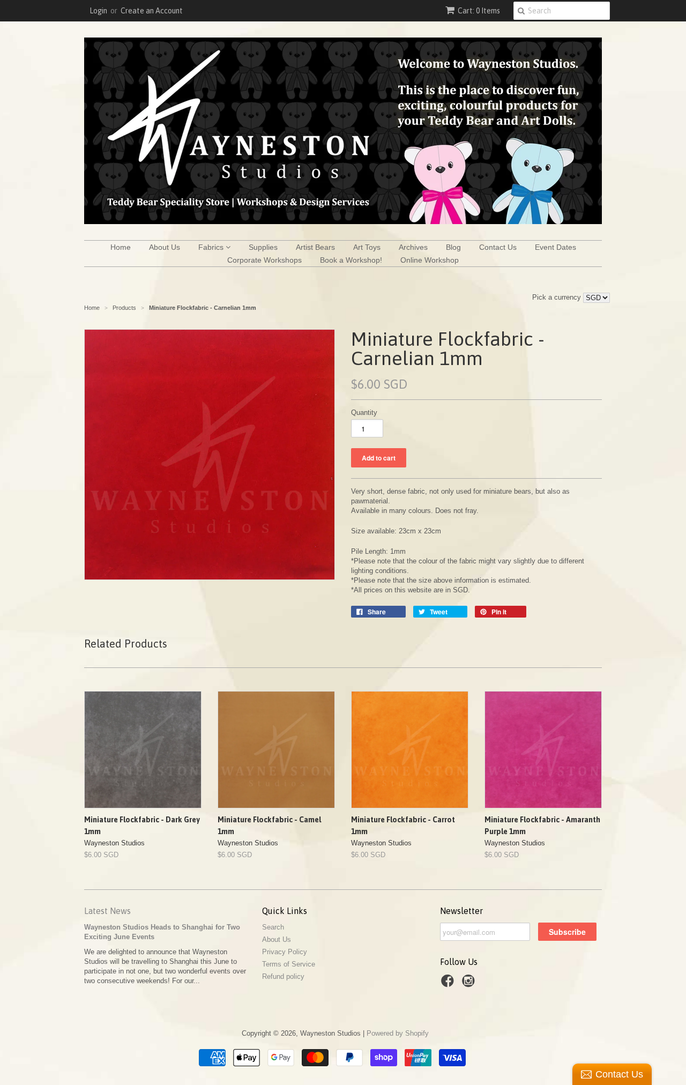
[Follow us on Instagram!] (470, 984)
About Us (164, 247)
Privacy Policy (284, 952)
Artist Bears (315, 247)
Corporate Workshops (264, 260)
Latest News (107, 911)
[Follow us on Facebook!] (449, 984)
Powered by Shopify (398, 1033)
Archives (413, 247)
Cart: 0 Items (479, 10)
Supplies (263, 247)
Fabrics (212, 247)
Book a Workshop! (351, 260)
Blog (453, 247)
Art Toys (367, 247)
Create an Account (152, 10)
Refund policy (283, 976)
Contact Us (498, 247)
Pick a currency (557, 297)
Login (98, 10)
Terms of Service (288, 964)
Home (120, 247)
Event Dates (555, 247)
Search (273, 927)
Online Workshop (429, 260)
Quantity (364, 412)
